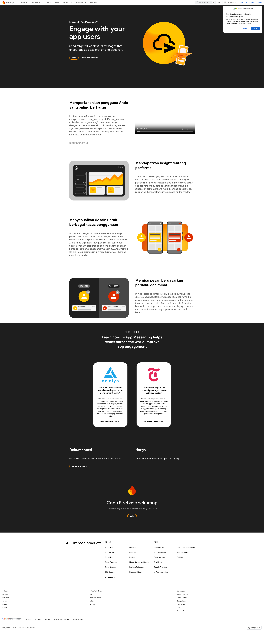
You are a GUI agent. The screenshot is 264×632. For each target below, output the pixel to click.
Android (28, 619)
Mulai (255, 28)
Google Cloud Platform (61, 619)
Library (4, 604)
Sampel (4, 601)
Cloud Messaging (160, 557)
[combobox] (205, 2)
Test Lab (180, 557)
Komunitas (80, 2)
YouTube (92, 604)
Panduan (5, 594)
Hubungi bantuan (182, 594)
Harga (57, 2)
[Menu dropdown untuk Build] (27, 2)
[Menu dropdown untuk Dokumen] (71, 2)
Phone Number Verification (139, 562)
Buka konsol (250, 2)
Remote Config (182, 552)
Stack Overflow (182, 598)
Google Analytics (160, 567)
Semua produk (78, 619)
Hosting (132, 557)
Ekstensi (132, 547)
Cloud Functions (111, 562)
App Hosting (109, 552)
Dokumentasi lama (183, 611)
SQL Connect (110, 572)
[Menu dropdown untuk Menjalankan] (42, 2)
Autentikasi (109, 557)
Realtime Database (136, 567)
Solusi (49, 2)
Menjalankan (35, 2)
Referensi (5, 598)
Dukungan (93, 2)
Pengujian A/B (159, 547)
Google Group (181, 601)
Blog (241, 2)
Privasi (14, 627)
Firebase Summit (95, 598)
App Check (109, 547)
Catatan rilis (181, 604)
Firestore (132, 552)
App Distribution (160, 552)
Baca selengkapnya (110, 421)
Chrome (38, 619)
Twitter (92, 601)
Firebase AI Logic (135, 572)
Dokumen (66, 2)
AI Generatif (110, 577)
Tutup (245, 28)
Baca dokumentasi (91, 57)
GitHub (4, 607)
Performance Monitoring (186, 547)
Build (23, 2)
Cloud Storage (110, 567)
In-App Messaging (161, 572)
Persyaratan (6, 627)
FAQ (178, 607)
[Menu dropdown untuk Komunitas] (86, 2)
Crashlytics (158, 562)
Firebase (47, 619)
